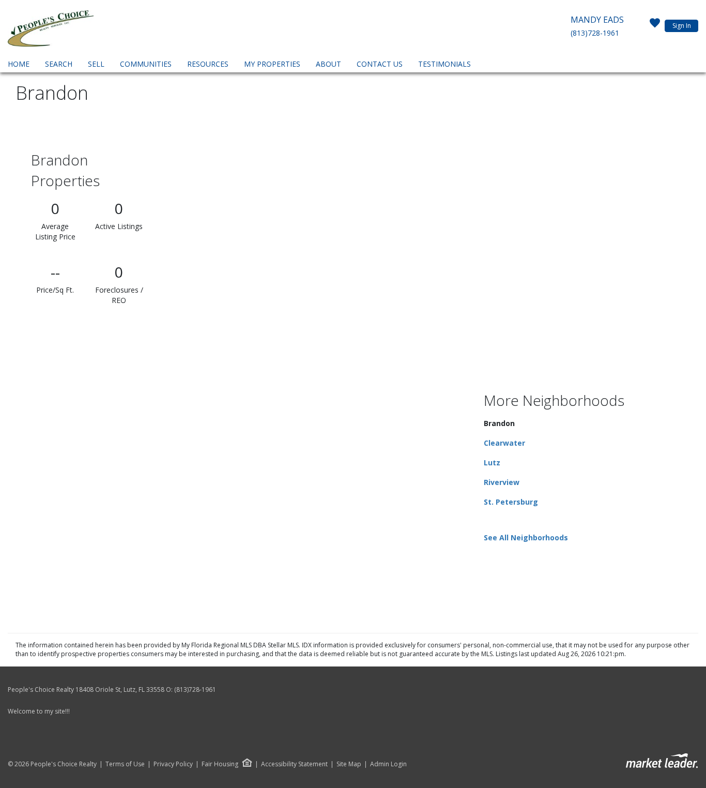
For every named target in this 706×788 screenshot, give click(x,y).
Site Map (348, 764)
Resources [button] (207, 64)
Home (18, 64)
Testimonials (444, 64)
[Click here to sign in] (655, 26)
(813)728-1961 (595, 33)
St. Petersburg (511, 502)
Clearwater (504, 443)
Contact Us (380, 64)
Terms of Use (125, 764)
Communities (146, 64)
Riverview (501, 482)
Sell (96, 64)
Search (58, 64)
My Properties (272, 64)
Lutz (492, 462)
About (328, 64)
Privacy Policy (173, 764)
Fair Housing (220, 764)
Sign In (681, 25)
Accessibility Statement (294, 764)
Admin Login (388, 764)
